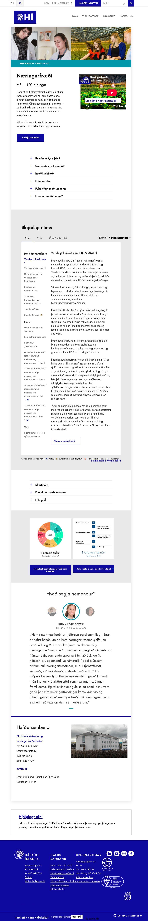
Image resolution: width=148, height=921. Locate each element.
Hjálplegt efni (30, 817)
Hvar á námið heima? (46, 196)
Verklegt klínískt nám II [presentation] (35, 268)
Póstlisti (28, 877)
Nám (75, 16)
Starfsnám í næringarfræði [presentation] (31, 289)
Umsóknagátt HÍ (88, 3)
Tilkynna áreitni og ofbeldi (63, 881)
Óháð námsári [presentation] (58, 238)
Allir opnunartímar (84, 877)
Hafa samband (57, 869)
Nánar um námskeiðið (64, 441)
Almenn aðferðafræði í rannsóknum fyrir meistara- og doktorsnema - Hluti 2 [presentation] (35, 374)
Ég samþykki (92, 919)
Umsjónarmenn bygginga (88, 881)
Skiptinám (39, 485)
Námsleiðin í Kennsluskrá (106, 460)
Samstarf (109, 16)
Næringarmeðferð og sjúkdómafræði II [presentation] (34, 435)
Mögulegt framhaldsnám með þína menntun (50, 570)
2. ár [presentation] (40, 238)
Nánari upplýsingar (61, 917)
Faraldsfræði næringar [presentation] (35, 337)
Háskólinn (126, 16)
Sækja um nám (30, 137)
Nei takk (76, 916)
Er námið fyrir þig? (45, 158)
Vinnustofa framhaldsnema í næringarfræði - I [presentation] (32, 300)
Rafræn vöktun (57, 877)
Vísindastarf (90, 16)
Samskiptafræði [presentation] (31, 309)
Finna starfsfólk (62, 3)
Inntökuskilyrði (42, 173)
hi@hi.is (70, 869)
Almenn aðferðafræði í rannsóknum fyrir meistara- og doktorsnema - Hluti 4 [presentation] (35, 392)
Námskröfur (40, 181)
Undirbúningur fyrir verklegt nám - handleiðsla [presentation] (33, 278)
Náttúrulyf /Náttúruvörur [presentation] (30, 345)
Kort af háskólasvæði (35, 881)
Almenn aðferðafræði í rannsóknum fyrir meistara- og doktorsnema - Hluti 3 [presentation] (35, 357)
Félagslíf (38, 500)
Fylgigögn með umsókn (48, 188)
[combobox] (113, 3)
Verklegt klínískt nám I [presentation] (35, 261)
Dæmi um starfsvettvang (48, 492)
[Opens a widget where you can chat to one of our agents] (127, 916)
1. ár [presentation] (28, 238)
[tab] (28, 239)
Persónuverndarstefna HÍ (62, 873)
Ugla (47, 3)
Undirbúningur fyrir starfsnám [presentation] (33, 329)
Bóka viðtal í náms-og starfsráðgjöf (93, 569)
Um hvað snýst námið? (47, 166)
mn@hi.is (22, 769)
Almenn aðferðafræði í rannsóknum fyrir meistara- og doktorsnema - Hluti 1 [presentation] (35, 412)
